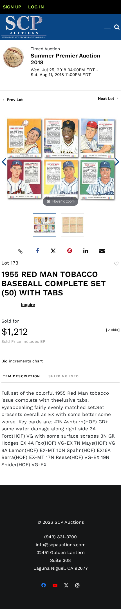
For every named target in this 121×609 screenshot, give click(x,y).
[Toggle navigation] (107, 27)
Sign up (12, 7)
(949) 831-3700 (60, 536)
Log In (36, 7)
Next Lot (106, 98)
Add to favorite (116, 264)
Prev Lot (14, 99)
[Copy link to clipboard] (20, 251)
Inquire (28, 304)
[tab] (20, 378)
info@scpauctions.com (61, 544)
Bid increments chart (22, 361)
